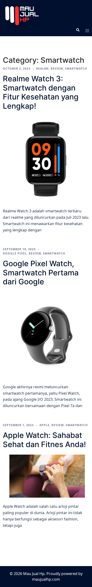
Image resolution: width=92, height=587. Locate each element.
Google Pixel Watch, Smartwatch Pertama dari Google (41, 272)
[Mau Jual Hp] (46, 15)
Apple (44, 425)
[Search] (77, 30)
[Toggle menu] (87, 30)
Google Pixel (15, 253)
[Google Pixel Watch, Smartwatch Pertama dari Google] (46, 335)
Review (57, 69)
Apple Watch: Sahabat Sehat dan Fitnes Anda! (44, 440)
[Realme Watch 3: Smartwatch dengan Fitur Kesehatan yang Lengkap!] (46, 159)
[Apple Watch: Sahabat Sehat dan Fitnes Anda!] (46, 476)
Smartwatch (76, 69)
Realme (42, 69)
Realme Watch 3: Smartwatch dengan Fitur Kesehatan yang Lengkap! (41, 92)
